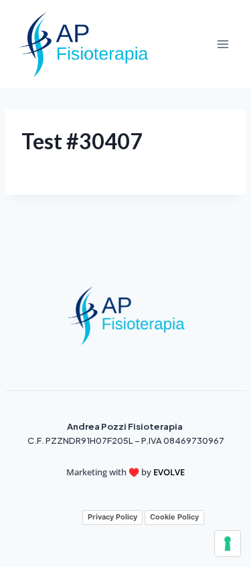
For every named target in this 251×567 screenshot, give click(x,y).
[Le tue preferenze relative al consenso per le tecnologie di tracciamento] (227, 543)
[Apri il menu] (222, 43)
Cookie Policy (174, 516)
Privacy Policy (112, 516)
